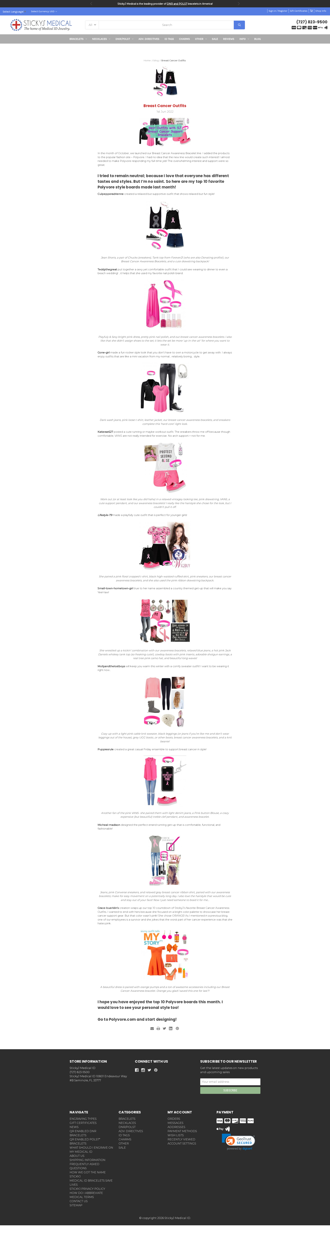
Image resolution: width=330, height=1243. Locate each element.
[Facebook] (137, 1070)
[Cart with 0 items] (311, 10)
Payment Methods (182, 1131)
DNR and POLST (177, 3)
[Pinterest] (177, 1028)
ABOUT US (77, 1156)
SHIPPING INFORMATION (87, 1160)
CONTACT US (79, 1201)
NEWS (74, 1127)
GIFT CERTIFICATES (83, 1123)
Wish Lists (176, 1135)
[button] (165, 50)
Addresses (176, 1127)
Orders (174, 1118)
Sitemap (76, 1205)
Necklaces (99, 39)
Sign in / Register (278, 10)
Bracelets (76, 39)
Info (242, 39)
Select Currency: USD (43, 11)
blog (257, 39)
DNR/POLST (123, 39)
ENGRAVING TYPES (83, 1118)
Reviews (228, 39)
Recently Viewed (181, 1139)
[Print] (158, 1028)
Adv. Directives (149, 39)
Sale (215, 39)
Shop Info (320, 10)
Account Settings (182, 1143)
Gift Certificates (298, 10)
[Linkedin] (170, 1028)
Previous (91, 3)
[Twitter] (164, 1028)
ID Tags (169, 39)
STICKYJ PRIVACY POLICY (87, 1188)
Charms (184, 39)
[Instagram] (143, 1070)
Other (199, 39)
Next (238, 3)
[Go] (239, 25)
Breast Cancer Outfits (165, 105)
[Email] (152, 1028)
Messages (175, 1123)
